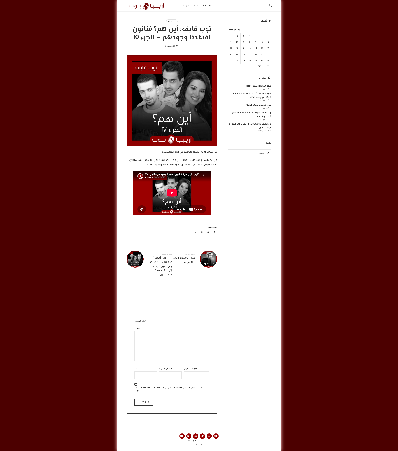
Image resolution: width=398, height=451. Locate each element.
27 (262, 60)
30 (243, 60)
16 (244, 48)
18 (231, 48)
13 (262, 48)
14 (256, 48)
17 (237, 48)
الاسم (137, 368)
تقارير (198, 5)
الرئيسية (212, 5)
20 (262, 54)
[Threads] (195, 436)
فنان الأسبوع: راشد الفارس (194, 259)
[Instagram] (188, 436)
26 (268, 60)
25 (231, 54)
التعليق (137, 328)
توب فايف (172, 21)
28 (256, 60)
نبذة (204, 5)
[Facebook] (216, 436)
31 (237, 60)
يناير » (260, 65)
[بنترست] (202, 233)
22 (250, 54)
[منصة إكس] (208, 233)
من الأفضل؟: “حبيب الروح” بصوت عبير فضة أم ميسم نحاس (250, 125)
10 (237, 42)
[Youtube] (182, 436)
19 (268, 54)
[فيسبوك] (214, 233)
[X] (209, 436)
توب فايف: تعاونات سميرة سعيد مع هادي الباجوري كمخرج (251, 114)
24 (237, 54)
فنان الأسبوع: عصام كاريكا (258, 105)
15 (250, 48)
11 (231, 42)
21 (256, 54)
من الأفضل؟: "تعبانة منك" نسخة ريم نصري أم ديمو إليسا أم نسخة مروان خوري (149, 265)
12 (268, 48)
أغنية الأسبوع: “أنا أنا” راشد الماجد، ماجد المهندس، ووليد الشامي (252, 95)
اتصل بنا (186, 5)
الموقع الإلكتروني (190, 368)
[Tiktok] (202, 436)
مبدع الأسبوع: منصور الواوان (258, 86)
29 (250, 60)
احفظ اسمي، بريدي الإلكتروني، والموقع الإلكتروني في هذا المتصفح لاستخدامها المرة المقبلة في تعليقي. (169, 389)
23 (244, 54)
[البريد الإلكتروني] (196, 233)
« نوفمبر (268, 65)
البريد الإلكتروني (165, 368)
